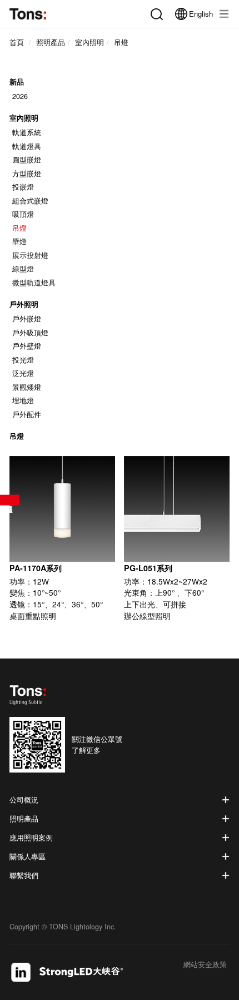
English (201, 13)
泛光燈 (23, 373)
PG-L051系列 (148, 567)
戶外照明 (23, 304)
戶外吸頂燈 (30, 333)
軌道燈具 (26, 146)
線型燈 (23, 269)
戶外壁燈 (26, 346)
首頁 (16, 42)
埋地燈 (23, 400)
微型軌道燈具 (34, 283)
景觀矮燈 (26, 387)
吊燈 (19, 228)
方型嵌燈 (26, 174)
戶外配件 (26, 414)
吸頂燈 (23, 214)
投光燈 (23, 360)
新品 (16, 82)
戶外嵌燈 (26, 319)
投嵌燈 (23, 187)
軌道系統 (26, 132)
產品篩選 (9, 500)
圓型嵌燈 (26, 160)
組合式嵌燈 (30, 201)
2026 (20, 96)
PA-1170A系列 (35, 567)
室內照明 (23, 117)
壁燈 (19, 241)
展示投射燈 (30, 255)
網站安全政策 (205, 965)
